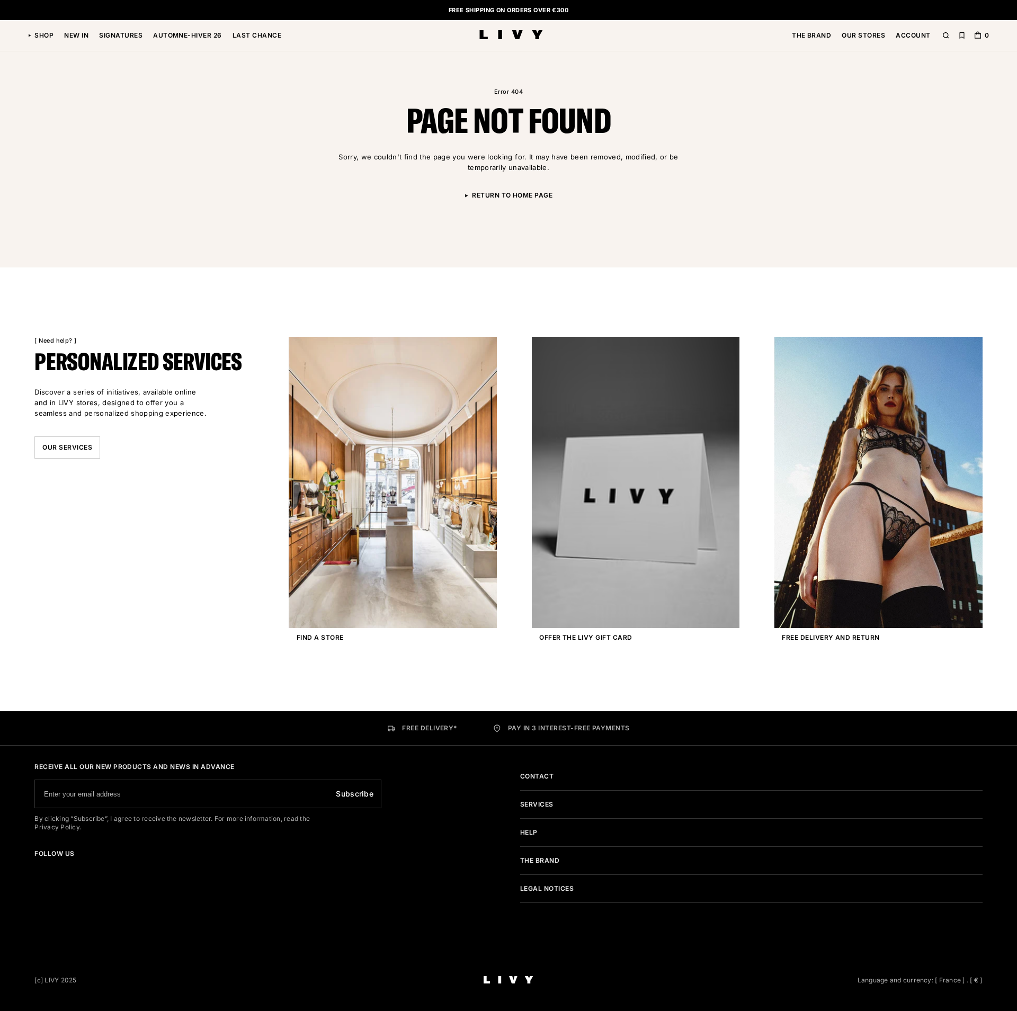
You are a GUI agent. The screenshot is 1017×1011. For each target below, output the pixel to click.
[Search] (946, 35)
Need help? (55, 340)
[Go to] (37, 868)
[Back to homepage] (511, 35)
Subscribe (354, 793)
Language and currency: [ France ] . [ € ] (920, 980)
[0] (978, 36)
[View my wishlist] (962, 35)
